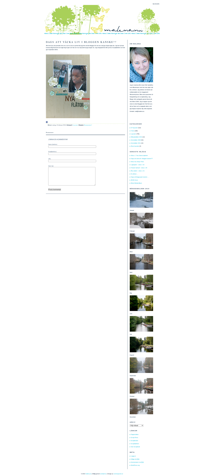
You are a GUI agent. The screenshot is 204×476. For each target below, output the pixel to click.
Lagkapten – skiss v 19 (137, 164)
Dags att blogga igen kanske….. (140, 177)
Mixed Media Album (136, 183)
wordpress (103, 473)
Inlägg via (135, 459)
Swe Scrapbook (135, 446)
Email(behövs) (52, 151)
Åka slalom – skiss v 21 (137, 171)
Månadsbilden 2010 (136, 137)
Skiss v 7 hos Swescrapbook (139, 155)
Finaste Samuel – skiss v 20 (139, 167)
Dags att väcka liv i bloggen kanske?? (81, 42)
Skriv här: (51, 166)
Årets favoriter (135, 146)
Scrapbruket (134, 440)
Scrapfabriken (135, 443)
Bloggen (156, 4)
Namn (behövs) (52, 144)
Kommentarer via (137, 462)
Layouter (75, 125)
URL (49, 158)
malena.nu (88, 473)
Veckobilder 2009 (136, 140)
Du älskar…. (134, 174)
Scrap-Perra (134, 437)
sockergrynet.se (118, 473)
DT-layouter (134, 127)
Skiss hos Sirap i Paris (137, 161)
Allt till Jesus (134, 180)
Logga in (133, 456)
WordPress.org (135, 465)
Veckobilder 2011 (136, 143)
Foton (132, 131)
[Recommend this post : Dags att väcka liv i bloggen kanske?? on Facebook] (47, 122)
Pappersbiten (134, 434)
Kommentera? (88, 125)
